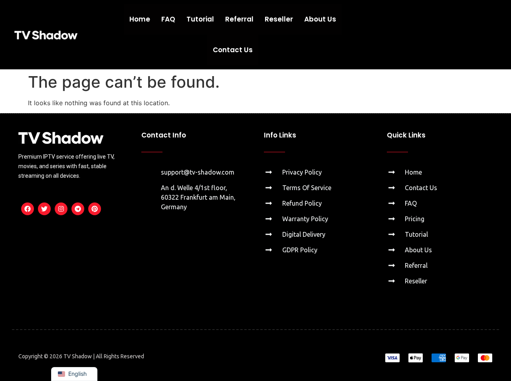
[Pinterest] (94, 208)
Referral (239, 19)
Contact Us (233, 50)
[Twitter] (44, 208)
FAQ (168, 19)
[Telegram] (77, 208)
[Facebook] (27, 208)
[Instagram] (61, 208)
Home (139, 19)
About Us (320, 19)
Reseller (279, 19)
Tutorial (200, 19)
